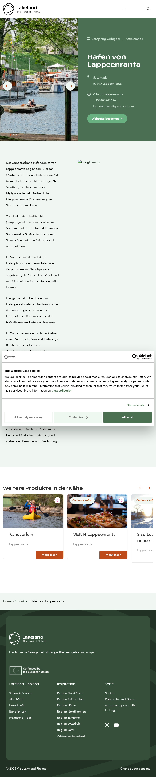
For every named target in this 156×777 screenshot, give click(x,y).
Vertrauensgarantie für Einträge (120, 708)
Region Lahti (65, 730)
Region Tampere (68, 717)
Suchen (110, 693)
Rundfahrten (17, 711)
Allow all (127, 417)
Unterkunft (16, 705)
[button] (7, 86)
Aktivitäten (16, 699)
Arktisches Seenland (71, 736)
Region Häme (66, 705)
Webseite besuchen (105, 118)
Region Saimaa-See (70, 699)
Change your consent (135, 768)
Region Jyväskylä (68, 723)
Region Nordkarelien (71, 711)
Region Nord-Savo (70, 693)
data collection (62, 390)
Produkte (21, 601)
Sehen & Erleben (20, 693)
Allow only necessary (28, 417)
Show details (135, 405)
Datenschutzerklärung (120, 699)
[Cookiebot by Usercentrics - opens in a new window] (135, 357)
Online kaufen (82, 500)
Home (7, 601)
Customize (76, 417)
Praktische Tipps (20, 717)
